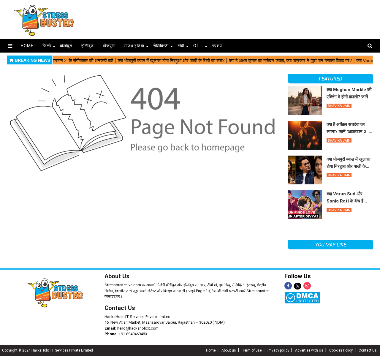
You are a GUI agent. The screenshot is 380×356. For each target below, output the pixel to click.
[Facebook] (288, 285)
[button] (10, 46)
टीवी (181, 45)
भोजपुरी (109, 45)
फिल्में (46, 45)
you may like (330, 245)
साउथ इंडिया (134, 45)
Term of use (252, 350)
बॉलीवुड (66, 45)
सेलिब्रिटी (161, 45)
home (27, 45)
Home (211, 350)
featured (330, 79)
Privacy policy (278, 350)
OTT (198, 45)
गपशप (217, 45)
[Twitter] (297, 286)
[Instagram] (307, 285)
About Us (116, 276)
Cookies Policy (341, 350)
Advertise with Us (309, 350)
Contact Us (119, 307)
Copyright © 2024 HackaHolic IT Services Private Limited (47, 350)
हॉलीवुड (87, 45)
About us (228, 350)
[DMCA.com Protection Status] (302, 297)
